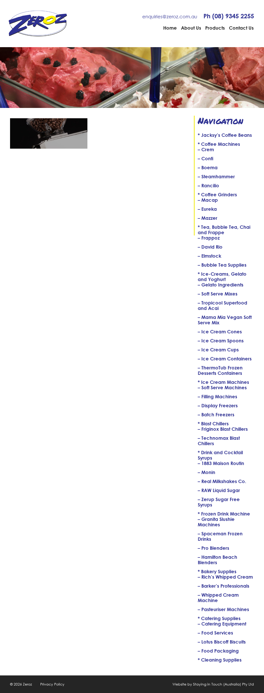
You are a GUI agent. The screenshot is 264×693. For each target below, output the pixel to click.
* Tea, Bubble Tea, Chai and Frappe (224, 229)
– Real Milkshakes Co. (222, 481)
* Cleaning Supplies (220, 660)
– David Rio (210, 247)
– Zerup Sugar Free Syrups (219, 502)
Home (170, 28)
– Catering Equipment (222, 624)
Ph (228, 16)
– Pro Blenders (213, 548)
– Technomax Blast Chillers (219, 440)
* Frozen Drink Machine (224, 514)
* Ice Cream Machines (223, 382)
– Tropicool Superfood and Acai (222, 305)
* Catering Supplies (219, 618)
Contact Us (241, 28)
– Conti (205, 158)
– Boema (208, 167)
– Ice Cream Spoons (221, 340)
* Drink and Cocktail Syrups (220, 455)
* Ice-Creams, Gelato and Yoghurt (222, 276)
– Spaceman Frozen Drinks (220, 536)
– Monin (206, 472)
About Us (191, 28)
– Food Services (215, 633)
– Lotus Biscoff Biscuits (222, 642)
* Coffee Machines (219, 144)
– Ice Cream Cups (218, 349)
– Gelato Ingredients (220, 285)
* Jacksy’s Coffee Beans (225, 135)
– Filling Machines (217, 396)
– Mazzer (207, 218)
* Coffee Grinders (217, 194)
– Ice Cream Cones (220, 331)
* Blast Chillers (213, 423)
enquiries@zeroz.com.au (169, 16)
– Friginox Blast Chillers (223, 429)
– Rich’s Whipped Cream (225, 577)
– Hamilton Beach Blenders (217, 559)
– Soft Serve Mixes (217, 294)
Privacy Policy (52, 684)
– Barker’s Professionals (223, 586)
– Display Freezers (218, 405)
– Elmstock (209, 256)
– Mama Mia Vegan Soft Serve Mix (225, 319)
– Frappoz (209, 238)
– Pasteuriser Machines (223, 609)
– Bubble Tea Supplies (222, 265)
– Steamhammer (216, 176)
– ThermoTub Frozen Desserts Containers (220, 370)
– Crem (206, 149)
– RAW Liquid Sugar (219, 490)
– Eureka (207, 209)
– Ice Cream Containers (225, 358)
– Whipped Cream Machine (218, 597)
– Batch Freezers (216, 414)
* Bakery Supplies (217, 571)
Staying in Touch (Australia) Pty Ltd (223, 684)
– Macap (208, 200)
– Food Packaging (218, 651)
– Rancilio (208, 185)
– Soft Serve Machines (222, 387)
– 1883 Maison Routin (221, 463)
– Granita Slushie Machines (216, 521)
